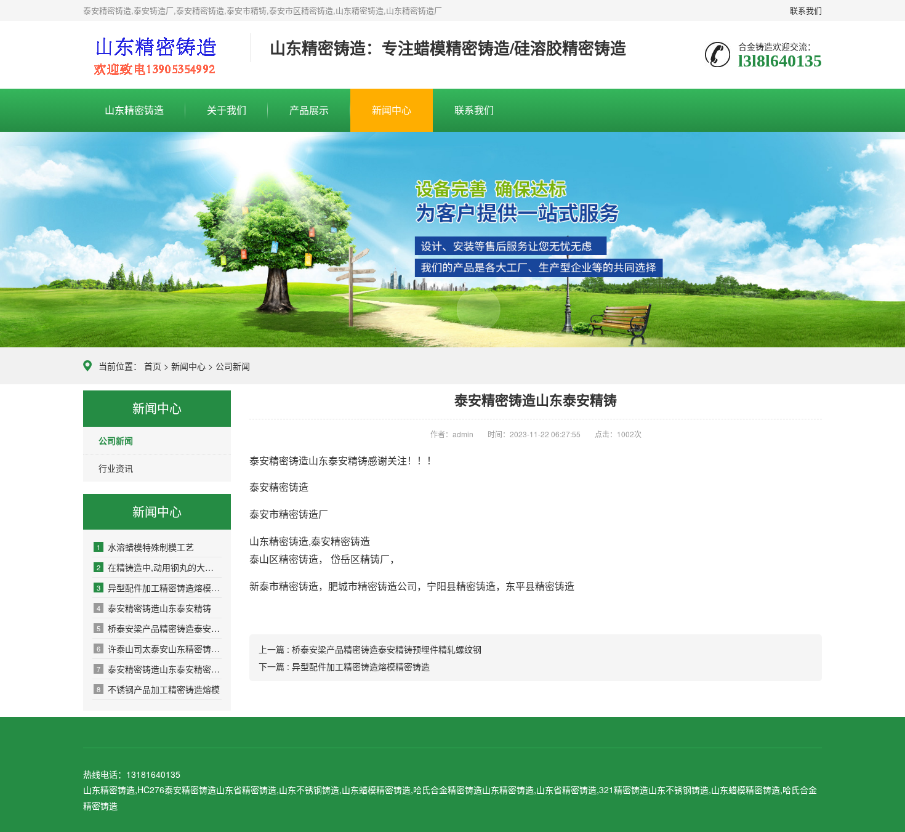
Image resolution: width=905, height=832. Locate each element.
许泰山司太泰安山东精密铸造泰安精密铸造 (159, 648)
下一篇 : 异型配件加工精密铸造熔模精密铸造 (344, 666)
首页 (152, 366)
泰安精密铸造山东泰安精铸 (154, 608)
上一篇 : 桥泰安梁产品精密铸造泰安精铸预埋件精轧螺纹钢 (370, 649)
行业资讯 (116, 468)
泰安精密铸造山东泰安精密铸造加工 (159, 669)
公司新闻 (232, 366)
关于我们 (226, 110)
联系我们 (806, 10)
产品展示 (309, 110)
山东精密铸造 (134, 110)
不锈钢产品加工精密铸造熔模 (158, 689)
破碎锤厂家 (157, 55)
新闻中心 (391, 110)
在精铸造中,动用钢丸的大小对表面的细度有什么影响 (159, 567)
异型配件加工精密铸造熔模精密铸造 (159, 587)
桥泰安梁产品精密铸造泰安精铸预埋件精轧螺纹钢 (159, 628)
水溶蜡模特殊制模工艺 (145, 547)
